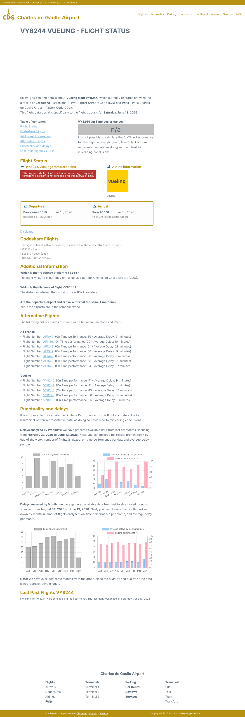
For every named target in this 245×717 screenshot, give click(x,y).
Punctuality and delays (35, 146)
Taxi (168, 692)
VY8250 (48, 400)
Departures (53, 692)
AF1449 (48, 356)
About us (104, 713)
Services (228, 14)
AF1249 (48, 346)
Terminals (92, 682)
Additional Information (35, 136)
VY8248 (48, 395)
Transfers (171, 701)
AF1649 (48, 366)
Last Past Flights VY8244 (37, 151)
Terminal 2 (92, 692)
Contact (93, 713)
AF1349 (48, 351)
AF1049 (48, 336)
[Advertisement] (122, 67)
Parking (171, 14)
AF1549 (48, 361)
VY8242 (48, 385)
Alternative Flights (32, 141)
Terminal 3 (92, 696)
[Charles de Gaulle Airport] (8, 14)
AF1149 (48, 341)
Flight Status (28, 126)
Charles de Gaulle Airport (48, 17)
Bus (167, 687)
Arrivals (50, 687)
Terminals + (157, 14)
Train (168, 696)
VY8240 (48, 380)
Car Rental (201, 14)
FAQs (239, 14)
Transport (172, 682)
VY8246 (48, 390)
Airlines (50, 696)
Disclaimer (82, 713)
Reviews (215, 14)
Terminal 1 (92, 687)
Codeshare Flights (32, 131)
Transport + (186, 14)
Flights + (143, 14)
